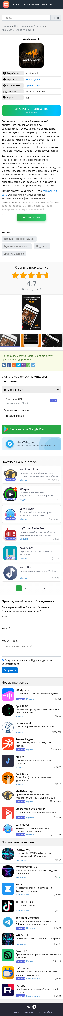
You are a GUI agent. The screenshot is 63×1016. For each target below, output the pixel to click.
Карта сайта (45, 1012)
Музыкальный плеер (16, 246)
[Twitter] (18, 365)
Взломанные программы (19, 238)
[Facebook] (9, 365)
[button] (60, 298)
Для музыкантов (14, 253)
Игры (16, 4)
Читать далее (31, 217)
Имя (4, 616)
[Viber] (23, 365)
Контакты (28, 1012)
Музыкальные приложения (18, 29)
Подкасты (42, 246)
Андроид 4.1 (32, 79)
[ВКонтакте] (4, 365)
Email (5, 628)
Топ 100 (47, 4)
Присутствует (33, 85)
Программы (30, 4)
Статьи (15, 1012)
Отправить (10, 670)
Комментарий (10, 640)
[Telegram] (33, 365)
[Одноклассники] (14, 365)
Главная (7, 26)
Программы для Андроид (29, 26)
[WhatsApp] (28, 365)
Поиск (55, 17)
